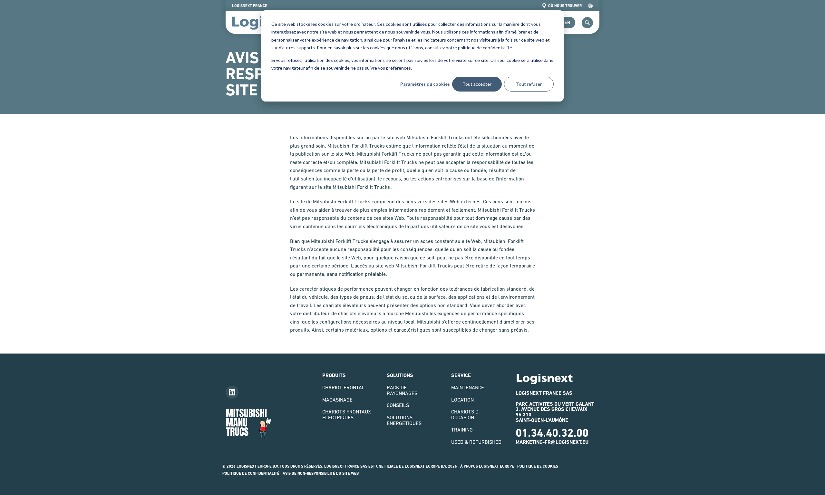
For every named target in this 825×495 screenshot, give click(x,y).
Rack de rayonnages (402, 390)
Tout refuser (529, 84)
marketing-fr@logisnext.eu (552, 442)
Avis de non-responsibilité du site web (321, 473)
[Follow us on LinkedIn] (232, 392)
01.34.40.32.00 (552, 432)
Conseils (398, 405)
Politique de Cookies (537, 466)
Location (462, 400)
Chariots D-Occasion (465, 414)
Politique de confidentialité (250, 473)
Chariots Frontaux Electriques (346, 414)
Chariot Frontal (343, 387)
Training (462, 429)
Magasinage (337, 400)
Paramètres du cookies (425, 84)
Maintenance (467, 387)
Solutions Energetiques (404, 420)
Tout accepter (476, 84)
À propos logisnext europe (487, 466)
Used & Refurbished (476, 442)
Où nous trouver (565, 6)
